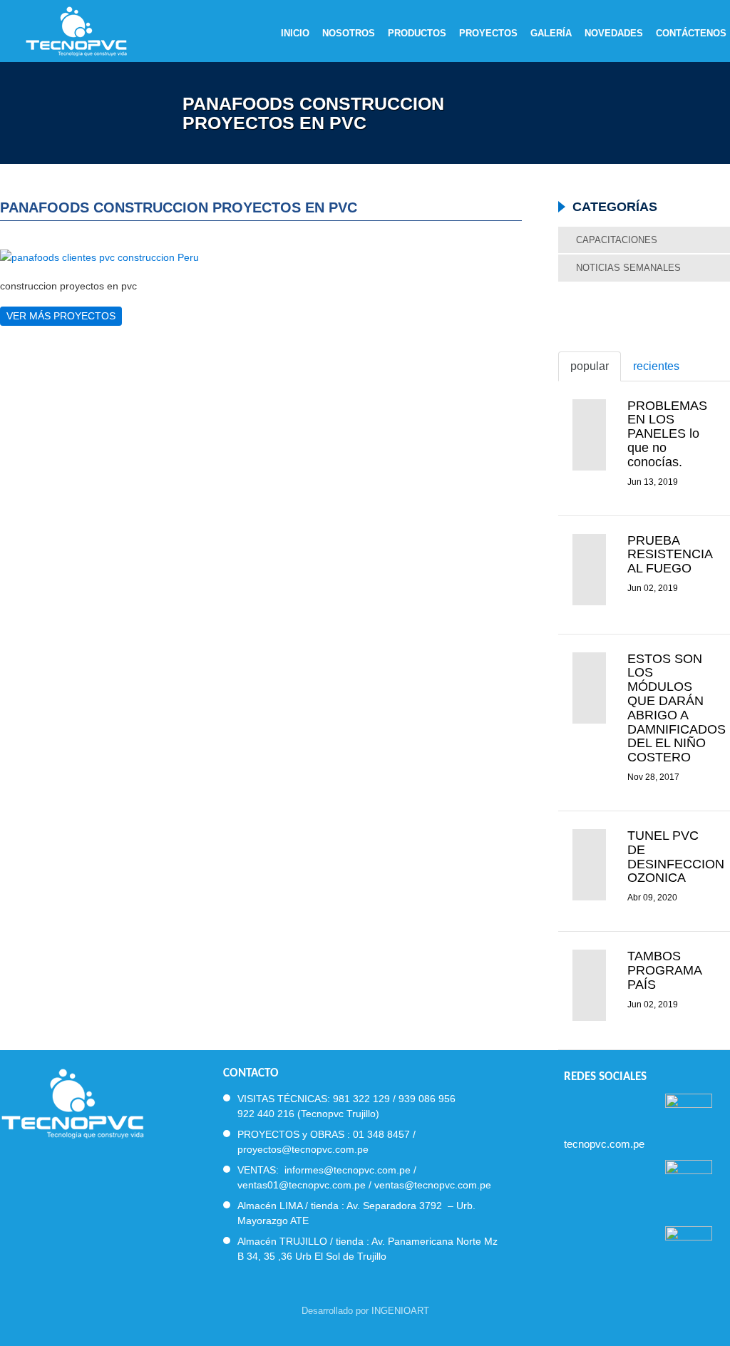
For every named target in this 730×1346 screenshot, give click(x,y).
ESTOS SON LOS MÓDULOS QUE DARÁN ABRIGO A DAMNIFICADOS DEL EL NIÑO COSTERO (676, 708)
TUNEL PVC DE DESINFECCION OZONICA (675, 856)
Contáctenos (691, 33)
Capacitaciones (616, 240)
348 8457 (388, 1134)
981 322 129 (361, 1098)
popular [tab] (589, 366)
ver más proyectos (60, 316)
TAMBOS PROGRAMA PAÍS (664, 970)
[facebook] (570, 1107)
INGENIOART (400, 1310)
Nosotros (348, 33)
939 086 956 (427, 1098)
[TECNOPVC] (72, 1102)
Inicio (295, 33)
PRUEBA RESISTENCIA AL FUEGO (669, 554)
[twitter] (596, 1107)
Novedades (614, 33)
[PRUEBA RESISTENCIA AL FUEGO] (589, 569)
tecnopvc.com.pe (604, 1144)
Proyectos (488, 33)
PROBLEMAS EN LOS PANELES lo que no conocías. (667, 434)
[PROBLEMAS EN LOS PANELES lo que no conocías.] (589, 435)
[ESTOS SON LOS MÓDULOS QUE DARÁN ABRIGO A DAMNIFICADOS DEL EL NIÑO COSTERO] (589, 688)
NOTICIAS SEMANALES (628, 267)
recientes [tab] (656, 366)
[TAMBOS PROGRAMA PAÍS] (589, 985)
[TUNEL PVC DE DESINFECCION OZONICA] (589, 864)
